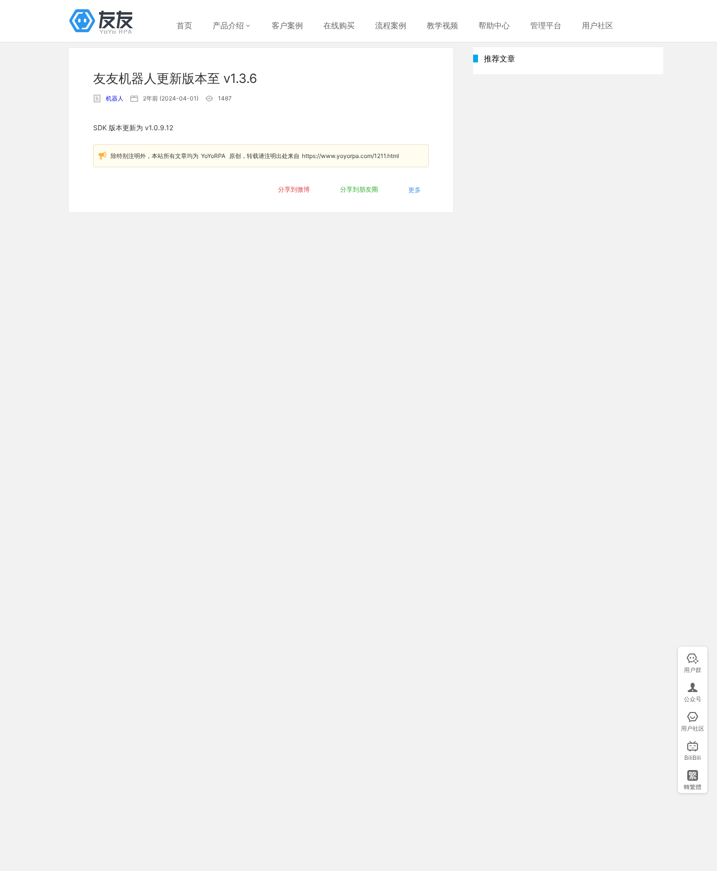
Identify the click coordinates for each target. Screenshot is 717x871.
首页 (184, 25)
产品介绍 (228, 25)
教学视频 (442, 25)
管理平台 (545, 25)
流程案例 (390, 25)
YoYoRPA (213, 155)
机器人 (114, 98)
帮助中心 (494, 25)
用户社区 (597, 25)
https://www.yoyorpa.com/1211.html (350, 155)
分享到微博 (294, 189)
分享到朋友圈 (359, 189)
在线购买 (339, 25)
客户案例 (287, 25)
